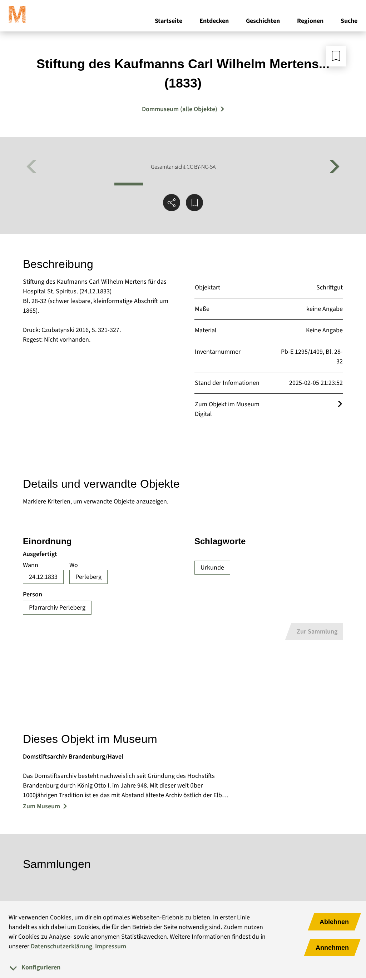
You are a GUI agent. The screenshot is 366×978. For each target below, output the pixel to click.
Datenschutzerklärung (61, 946)
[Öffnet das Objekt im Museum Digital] (340, 404)
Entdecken (214, 20)
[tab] (183, 967)
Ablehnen (334, 921)
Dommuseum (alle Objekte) (179, 109)
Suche (349, 20)
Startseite (168, 20)
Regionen (310, 20)
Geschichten (263, 20)
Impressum (110, 946)
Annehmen (332, 947)
